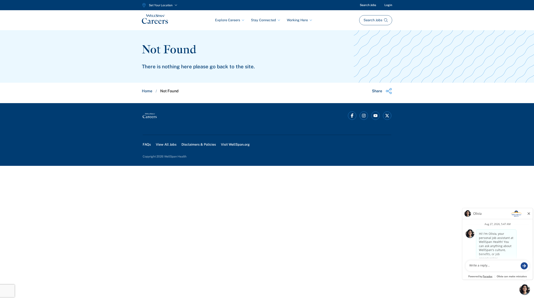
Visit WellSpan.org (235, 144)
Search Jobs (368, 5)
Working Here (297, 20)
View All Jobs (166, 144)
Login (388, 5)
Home (147, 91)
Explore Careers (227, 20)
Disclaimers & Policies (198, 144)
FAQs (147, 144)
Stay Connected (263, 20)
